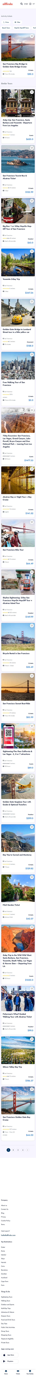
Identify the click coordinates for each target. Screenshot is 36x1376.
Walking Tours (5, 1301)
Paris (2, 1285)
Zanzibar (4, 1274)
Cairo (3, 1266)
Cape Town (4, 1281)
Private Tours (5, 1342)
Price (7, 22)
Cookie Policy (5, 1221)
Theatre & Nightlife (7, 1339)
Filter (18, 22)
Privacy (3, 1217)
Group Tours (5, 1331)
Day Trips (4, 1323)
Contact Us (4, 1209)
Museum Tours (5, 1316)
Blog (2, 1213)
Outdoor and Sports (7, 1304)
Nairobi (3, 1262)
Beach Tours (6, 28)
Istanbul (3, 1255)
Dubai (3, 1247)
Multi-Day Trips (5, 1308)
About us (4, 1205)
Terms (3, 1224)
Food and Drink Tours (8, 1320)
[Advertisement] (18, 1175)
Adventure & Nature (7, 1312)
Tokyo (3, 1258)
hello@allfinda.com (8, 1235)
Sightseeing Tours (6, 1297)
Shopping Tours (6, 1335)
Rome (3, 1251)
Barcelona (4, 1270)
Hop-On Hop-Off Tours (21, 28)
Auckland (4, 1278)
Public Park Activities (8, 1327)
